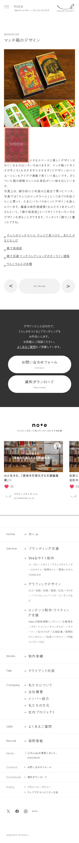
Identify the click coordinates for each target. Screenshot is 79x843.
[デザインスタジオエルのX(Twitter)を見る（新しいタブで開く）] (8, 811)
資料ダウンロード (39, 384)
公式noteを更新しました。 (42, 753)
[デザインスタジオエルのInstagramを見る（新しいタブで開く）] (26, 811)
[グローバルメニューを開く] (6, 7)
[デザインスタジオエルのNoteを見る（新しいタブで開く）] (34, 811)
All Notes (39, 286)
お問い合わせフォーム (39, 364)
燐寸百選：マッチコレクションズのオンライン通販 (38, 256)
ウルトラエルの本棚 (19, 263)
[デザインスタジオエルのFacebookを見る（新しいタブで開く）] (17, 811)
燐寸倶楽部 (14, 248)
